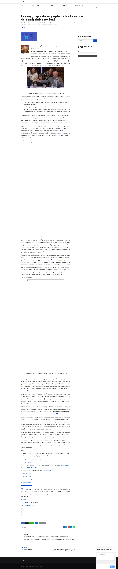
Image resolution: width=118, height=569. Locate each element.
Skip (108, 566)
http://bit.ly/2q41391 (27, 459)
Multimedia (82, 5)
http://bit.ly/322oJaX (32, 467)
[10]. (57, 413)
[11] (61, 421)
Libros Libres (63, 5)
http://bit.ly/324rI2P (48, 470)
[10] (22, 485)
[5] (21, 470)
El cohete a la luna (30, 505)
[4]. (61, 130)
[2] (21, 459)
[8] (21, 479)
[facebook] (63, 527)
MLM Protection (26, 527)
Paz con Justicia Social (51, 5)
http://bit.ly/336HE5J (27, 473)
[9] (21, 482)
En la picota (31, 5)
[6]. (42, 252)
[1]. (39, 48)
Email (79, 51)
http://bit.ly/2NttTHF (27, 462)
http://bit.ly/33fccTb (64, 465)
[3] (21, 462)
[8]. (64, 274)
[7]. (51, 259)
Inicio (24, 5)
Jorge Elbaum (23, 499)
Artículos (39, 5)
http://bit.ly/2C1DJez (27, 476)
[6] (21, 473)
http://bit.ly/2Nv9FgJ (27, 485)
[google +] (68, 527)
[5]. (31, 137)
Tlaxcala (23, 27)
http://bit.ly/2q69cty (37, 459)
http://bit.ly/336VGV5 (27, 479)
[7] (21, 476)
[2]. (69, 58)
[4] (21, 465)
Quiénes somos (73, 5)
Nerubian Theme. (31, 566)
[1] (21, 453)
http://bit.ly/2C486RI (27, 482)
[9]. (27, 390)
